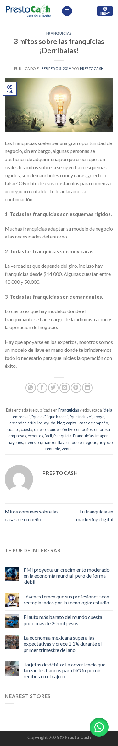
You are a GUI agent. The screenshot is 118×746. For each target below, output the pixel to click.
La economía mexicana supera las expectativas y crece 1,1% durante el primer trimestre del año (63, 644)
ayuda (49, 422)
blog (61, 422)
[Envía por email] (64, 388)
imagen (102, 435)
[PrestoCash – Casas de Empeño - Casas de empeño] (28, 11)
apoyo (98, 416)
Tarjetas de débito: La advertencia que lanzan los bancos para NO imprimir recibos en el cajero (64, 670)
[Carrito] (105, 11)
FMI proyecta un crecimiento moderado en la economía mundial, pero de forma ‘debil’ (67, 576)
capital (72, 422)
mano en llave (54, 442)
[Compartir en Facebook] (42, 388)
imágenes (14, 442)
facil (48, 435)
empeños (84, 429)
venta (67, 448)
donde (53, 429)
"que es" (38, 416)
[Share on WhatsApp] (30, 388)
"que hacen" (57, 416)
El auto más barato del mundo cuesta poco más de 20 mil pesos (63, 620)
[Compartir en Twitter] (53, 388)
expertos (35, 435)
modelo (75, 442)
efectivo (67, 429)
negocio (90, 442)
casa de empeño (93, 422)
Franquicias (59, 33)
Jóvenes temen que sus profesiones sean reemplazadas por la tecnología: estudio (66, 599)
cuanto (13, 429)
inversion (33, 442)
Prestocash (92, 68)
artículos (34, 422)
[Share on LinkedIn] (87, 388)
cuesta (26, 429)
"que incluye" (81, 416)
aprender (17, 422)
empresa (102, 429)
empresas (17, 435)
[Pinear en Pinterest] (76, 388)
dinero (40, 429)
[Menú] (67, 11)
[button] (99, 727)
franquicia (62, 435)
